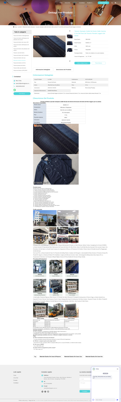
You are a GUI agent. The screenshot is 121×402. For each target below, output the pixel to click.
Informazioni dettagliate (43, 69)
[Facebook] (45, 392)
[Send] (117, 399)
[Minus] (117, 369)
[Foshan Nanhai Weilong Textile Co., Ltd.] (5, 3)
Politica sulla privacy (23, 400)
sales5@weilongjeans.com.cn (50, 388)
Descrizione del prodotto (63, 69)
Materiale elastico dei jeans (29, 26)
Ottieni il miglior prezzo (82, 63)
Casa (60, 2)
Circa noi (67, 2)
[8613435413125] (48, 392)
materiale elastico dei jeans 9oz (94, 356)
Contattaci (82, 2)
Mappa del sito (32, 400)
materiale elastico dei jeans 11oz (73, 356)
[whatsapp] (14, 90)
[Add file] (93, 399)
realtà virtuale (90, 2)
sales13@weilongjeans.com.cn (23, 83)
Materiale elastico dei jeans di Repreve (50, 356)
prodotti (74, 2)
